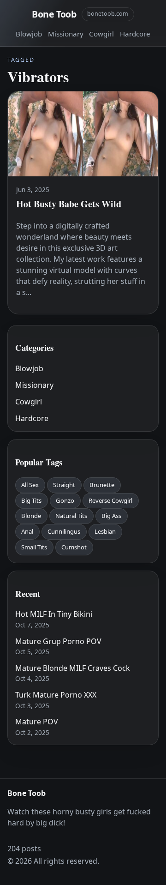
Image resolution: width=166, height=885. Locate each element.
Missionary (65, 33)
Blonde (31, 516)
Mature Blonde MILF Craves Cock (72, 668)
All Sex (30, 485)
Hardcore (135, 33)
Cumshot (74, 547)
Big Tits (31, 500)
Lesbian (105, 531)
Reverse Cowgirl (110, 500)
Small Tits (34, 547)
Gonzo (65, 500)
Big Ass (111, 516)
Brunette (101, 485)
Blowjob (29, 33)
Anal (27, 531)
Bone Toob (54, 14)
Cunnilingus (63, 531)
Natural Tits (71, 516)
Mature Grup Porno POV (58, 641)
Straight (64, 485)
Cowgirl (101, 33)
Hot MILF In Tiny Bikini (53, 614)
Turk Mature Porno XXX (55, 695)
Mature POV (36, 721)
